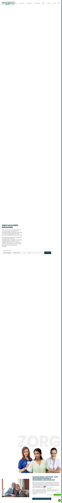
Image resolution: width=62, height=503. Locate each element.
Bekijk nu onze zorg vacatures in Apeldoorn (42, 498)
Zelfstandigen (29, 3)
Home (16, 3)
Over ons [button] (43, 3)
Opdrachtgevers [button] (37, 3)
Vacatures (48, 3)
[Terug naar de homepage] (8, 3)
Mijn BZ (59, 3)
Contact (54, 3)
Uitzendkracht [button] (21, 3)
